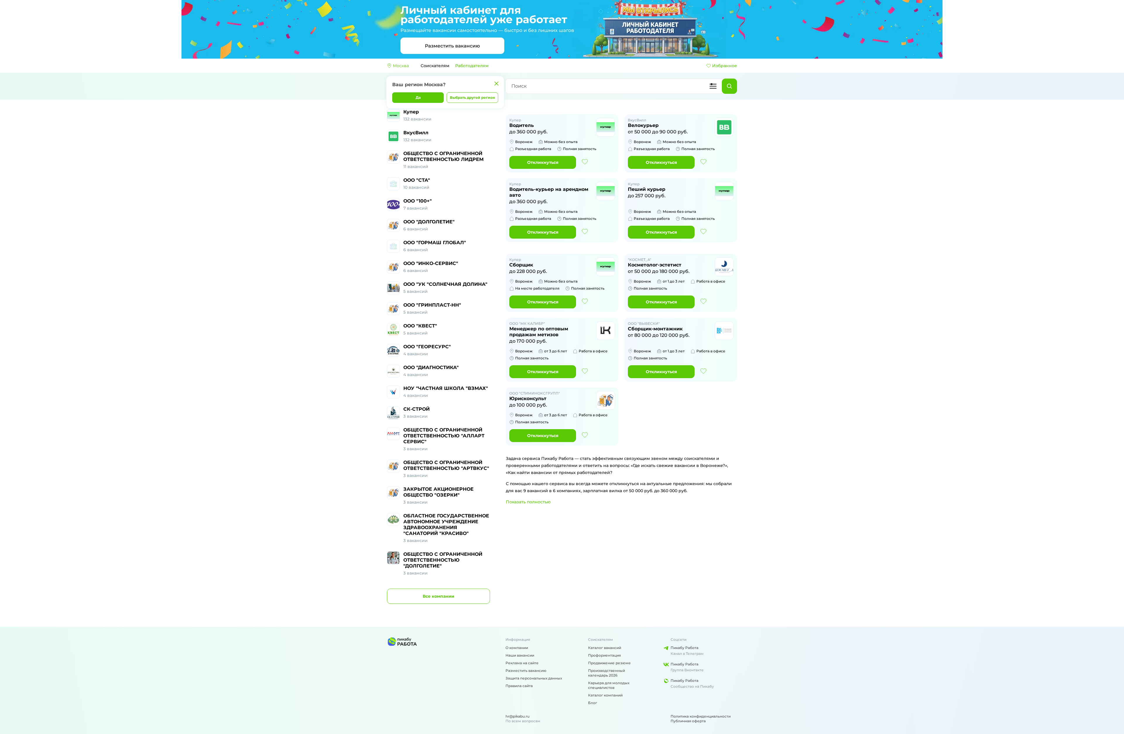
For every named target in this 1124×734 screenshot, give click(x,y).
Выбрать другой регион (472, 97)
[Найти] (729, 86)
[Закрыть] (496, 83)
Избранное (724, 65)
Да (418, 97)
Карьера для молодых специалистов (608, 685)
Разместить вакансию (526, 670)
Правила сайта (519, 686)
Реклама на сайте (522, 663)
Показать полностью (528, 501)
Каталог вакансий (604, 647)
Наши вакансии (520, 655)
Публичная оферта (688, 721)
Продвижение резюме (609, 663)
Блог (592, 703)
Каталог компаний (605, 695)
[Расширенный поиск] (713, 86)
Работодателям (472, 65)
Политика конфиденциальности (701, 716)
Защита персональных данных (534, 678)
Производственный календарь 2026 (606, 672)
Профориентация (604, 655)
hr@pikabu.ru (518, 716)
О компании (517, 647)
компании (438, 596)
